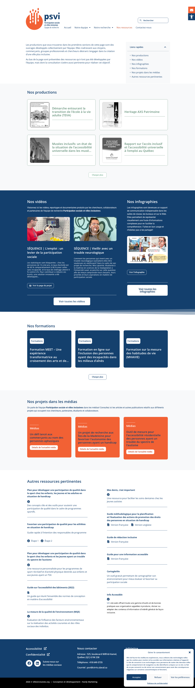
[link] (191, 16)
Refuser (158, 677)
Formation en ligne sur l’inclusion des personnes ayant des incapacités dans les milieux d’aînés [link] (97, 355)
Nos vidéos (137, 59)
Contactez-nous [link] (143, 27)
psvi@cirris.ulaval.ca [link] (97, 667)
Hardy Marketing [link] (89, 682)
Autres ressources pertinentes (147, 76)
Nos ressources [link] (124, 27)
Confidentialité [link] (35, 654)
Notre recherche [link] (102, 27)
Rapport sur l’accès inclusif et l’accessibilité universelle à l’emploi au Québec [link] (143, 147)
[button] (189, 652)
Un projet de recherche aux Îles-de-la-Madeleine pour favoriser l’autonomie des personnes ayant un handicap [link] (97, 437)
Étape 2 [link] (48, 540)
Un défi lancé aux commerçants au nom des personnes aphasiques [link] (46, 437)
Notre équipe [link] (81, 27)
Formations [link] (37, 341)
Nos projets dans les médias (146, 72)
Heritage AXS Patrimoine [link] (142, 112)
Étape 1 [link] (35, 540)
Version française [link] (119, 524)
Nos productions (140, 55)
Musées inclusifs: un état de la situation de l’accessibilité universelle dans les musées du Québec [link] (72, 149)
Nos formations (139, 68)
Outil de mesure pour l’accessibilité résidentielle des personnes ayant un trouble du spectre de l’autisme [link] (143, 438)
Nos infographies (140, 63)
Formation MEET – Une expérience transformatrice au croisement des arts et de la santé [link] (48, 357)
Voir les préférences (180, 677)
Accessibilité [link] (34, 649)
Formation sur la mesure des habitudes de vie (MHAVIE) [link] (143, 353)
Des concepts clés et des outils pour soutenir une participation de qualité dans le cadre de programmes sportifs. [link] (54, 508)
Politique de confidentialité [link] (157, 683)
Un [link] (108, 602)
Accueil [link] (67, 27)
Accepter (136, 677)
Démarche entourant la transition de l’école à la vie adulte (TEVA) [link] (71, 111)
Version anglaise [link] (143, 524)
